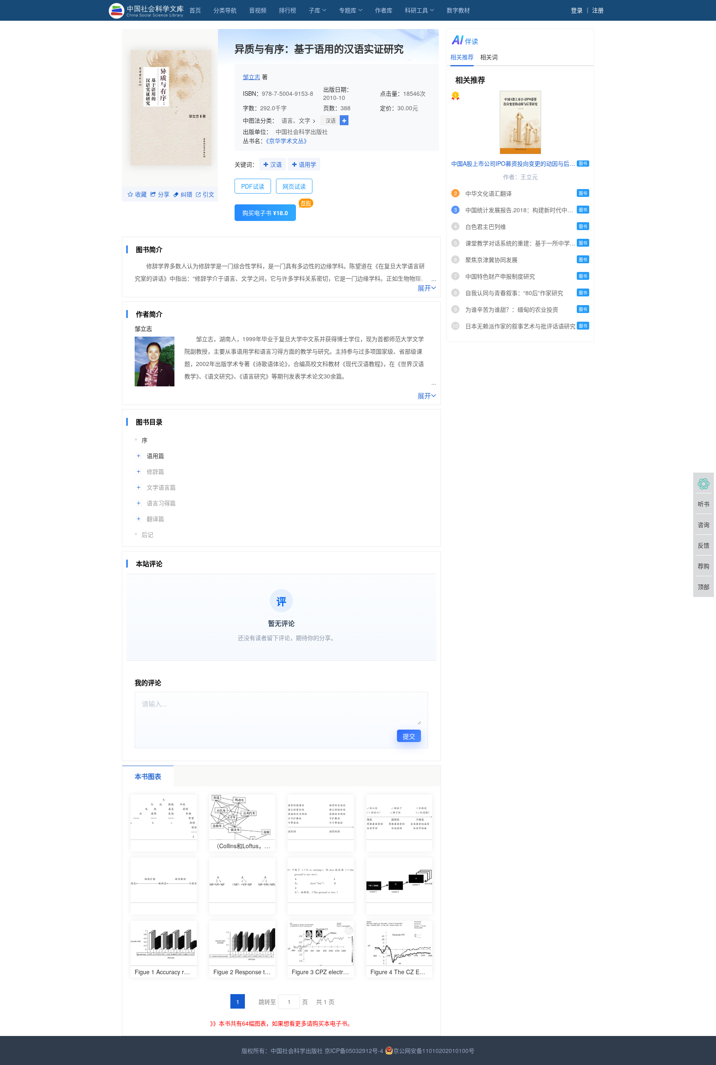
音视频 (257, 10)
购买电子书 (265, 213)
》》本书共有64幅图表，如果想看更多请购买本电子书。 (281, 1023)
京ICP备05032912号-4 (353, 1050)
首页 (195, 10)
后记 (147, 534)
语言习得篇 (161, 503)
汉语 (331, 120)
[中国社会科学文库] (147, 10)
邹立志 (251, 77)
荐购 (306, 202)
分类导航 (225, 10)
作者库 (383, 10)
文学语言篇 (161, 487)
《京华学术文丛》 (288, 140)
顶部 (703, 586)
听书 (703, 504)
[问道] (703, 483)
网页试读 (294, 186)
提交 (409, 736)
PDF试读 (252, 186)
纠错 (186, 194)
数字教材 (458, 10)
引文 (208, 194)
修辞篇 (155, 471)
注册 (598, 10)
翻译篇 (155, 518)
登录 (577, 10)
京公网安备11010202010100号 (433, 1050)
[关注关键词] (266, 164)
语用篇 (155, 455)
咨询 (703, 524)
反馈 (703, 545)
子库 (314, 10)
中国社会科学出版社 (302, 131)
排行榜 (287, 10)
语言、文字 (295, 120)
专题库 (347, 10)
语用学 (307, 164)
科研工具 (416, 10)
